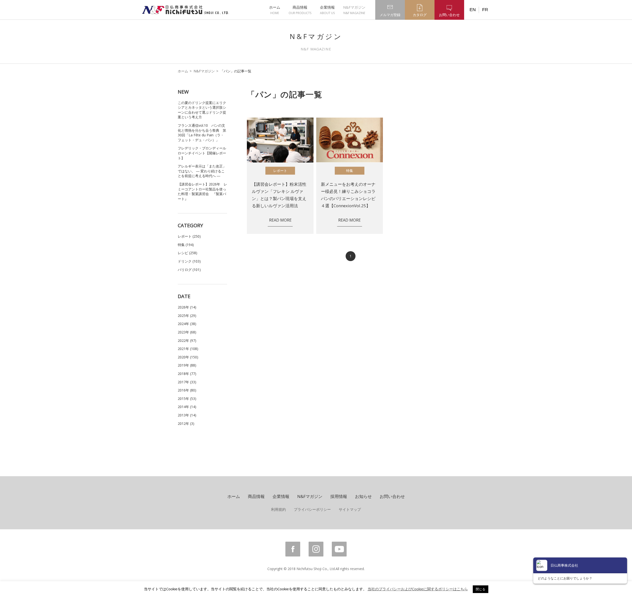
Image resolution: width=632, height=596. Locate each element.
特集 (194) (186, 244)
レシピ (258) (187, 252)
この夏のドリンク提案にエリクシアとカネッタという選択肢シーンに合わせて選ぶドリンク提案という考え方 (202, 110)
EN (473, 9)
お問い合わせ (392, 496)
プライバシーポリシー (312, 509)
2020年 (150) (188, 357)
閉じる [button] (480, 589)
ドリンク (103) (189, 261)
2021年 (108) (188, 348)
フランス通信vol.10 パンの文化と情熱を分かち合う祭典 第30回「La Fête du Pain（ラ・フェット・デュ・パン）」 (202, 132)
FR (485, 9)
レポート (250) (189, 236)
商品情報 (300, 10)
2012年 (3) (186, 423)
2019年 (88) (187, 365)
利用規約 (278, 509)
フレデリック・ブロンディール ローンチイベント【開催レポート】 (202, 153)
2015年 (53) (187, 398)
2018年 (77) (187, 373)
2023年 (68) (187, 332)
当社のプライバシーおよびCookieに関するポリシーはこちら (418, 588)
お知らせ (363, 496)
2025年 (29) (187, 315)
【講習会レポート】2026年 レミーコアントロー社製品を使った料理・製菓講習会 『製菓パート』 (202, 191)
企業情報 (327, 10)
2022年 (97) (187, 340)
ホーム (274, 10)
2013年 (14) (187, 415)
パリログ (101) (189, 269)
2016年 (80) (187, 390)
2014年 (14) (187, 406)
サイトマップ (350, 509)
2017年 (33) (187, 382)
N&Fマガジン (354, 10)
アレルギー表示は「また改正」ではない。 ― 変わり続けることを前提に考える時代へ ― (202, 171)
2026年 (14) (187, 307)
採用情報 (338, 496)
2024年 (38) (187, 323)
